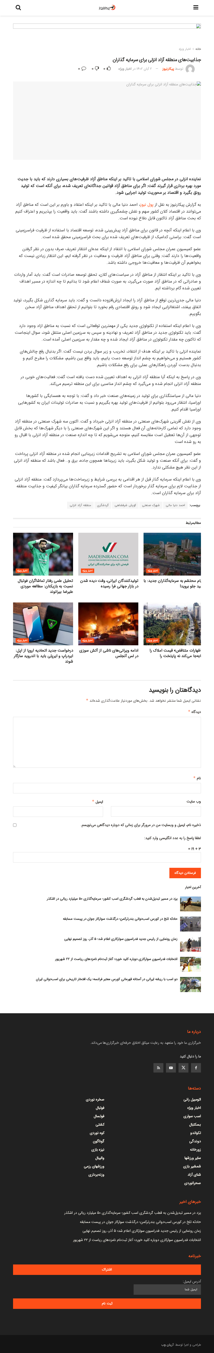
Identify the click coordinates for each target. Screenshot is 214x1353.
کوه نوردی (97, 1133)
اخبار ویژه (185, 48)
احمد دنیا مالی (175, 505)
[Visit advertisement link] (107, 36)
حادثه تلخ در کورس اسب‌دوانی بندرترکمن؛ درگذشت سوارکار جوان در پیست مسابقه (120, 919)
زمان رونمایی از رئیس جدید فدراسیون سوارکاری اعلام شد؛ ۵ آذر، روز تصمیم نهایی (120, 939)
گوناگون (98, 1141)
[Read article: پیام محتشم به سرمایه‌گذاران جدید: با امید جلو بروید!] (174, 554)
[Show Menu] (195, 8)
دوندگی (195, 1141)
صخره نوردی (95, 1099)
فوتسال (99, 1116)
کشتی (100, 1124)
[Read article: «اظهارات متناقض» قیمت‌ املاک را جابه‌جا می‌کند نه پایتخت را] (174, 623)
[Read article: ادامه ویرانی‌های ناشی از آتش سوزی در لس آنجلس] (108, 623)
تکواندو (195, 1133)
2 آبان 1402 (144, 69)
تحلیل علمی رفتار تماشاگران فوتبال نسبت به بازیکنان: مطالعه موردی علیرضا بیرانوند (45, 586)
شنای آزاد (194, 1175)
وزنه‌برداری (96, 1175)
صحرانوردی (192, 1183)
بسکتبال (195, 1124)
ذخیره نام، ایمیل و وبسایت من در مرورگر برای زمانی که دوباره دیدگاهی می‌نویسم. (141, 825)
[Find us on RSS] (158, 1068)
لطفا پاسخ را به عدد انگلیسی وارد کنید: (172, 838)
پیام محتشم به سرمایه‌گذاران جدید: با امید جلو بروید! (174, 583)
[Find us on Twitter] (183, 1068)
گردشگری (103, 505)
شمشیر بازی (192, 1166)
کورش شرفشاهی (125, 505)
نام (197, 778)
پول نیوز (146, 204)
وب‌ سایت (194, 801)
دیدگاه (194, 712)
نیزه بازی (97, 1149)
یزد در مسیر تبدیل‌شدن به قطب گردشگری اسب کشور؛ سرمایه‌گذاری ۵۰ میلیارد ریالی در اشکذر (112, 898)
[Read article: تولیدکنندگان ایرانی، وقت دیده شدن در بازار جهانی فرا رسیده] (108, 554)
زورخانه (195, 1149)
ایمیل (97, 802)
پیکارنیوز (168, 69)
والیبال (99, 1158)
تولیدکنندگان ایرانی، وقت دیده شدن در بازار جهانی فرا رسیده (109, 583)
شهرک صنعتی (151, 505)
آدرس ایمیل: (192, 1281)
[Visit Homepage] (107, 8)
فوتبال (100, 1108)
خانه (198, 48)
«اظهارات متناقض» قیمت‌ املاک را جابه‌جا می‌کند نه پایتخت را (177, 653)
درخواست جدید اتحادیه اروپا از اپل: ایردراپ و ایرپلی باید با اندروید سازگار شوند (43, 656)
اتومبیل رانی (192, 1099)
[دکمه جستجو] (18, 8)
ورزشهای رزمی (94, 1166)
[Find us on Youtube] (171, 1068)
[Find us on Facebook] (196, 1068)
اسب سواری (192, 1116)
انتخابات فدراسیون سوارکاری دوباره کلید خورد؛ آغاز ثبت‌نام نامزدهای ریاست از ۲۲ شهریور (116, 959)
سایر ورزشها (193, 1158)
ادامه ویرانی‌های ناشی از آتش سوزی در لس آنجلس (108, 653)
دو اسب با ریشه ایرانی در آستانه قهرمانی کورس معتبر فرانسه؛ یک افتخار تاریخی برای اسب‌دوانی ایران (106, 979)
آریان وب (167, 1344)
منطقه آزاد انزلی (80, 505)
